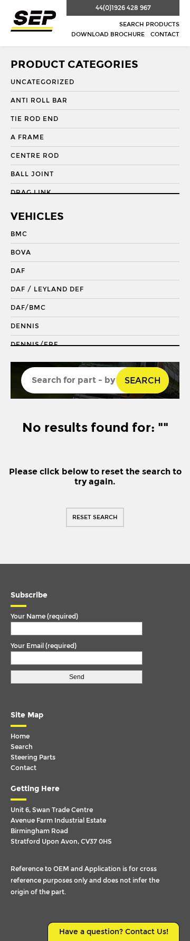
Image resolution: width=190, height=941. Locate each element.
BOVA (21, 252)
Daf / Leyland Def (47, 289)
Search (142, 381)
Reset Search (95, 517)
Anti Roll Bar (39, 100)
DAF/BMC (28, 307)
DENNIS (25, 326)
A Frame (27, 137)
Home (20, 736)
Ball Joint (32, 174)
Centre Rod (35, 155)
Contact (164, 34)
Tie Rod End (35, 119)
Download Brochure (108, 34)
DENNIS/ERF (34, 344)
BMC (19, 234)
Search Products (149, 24)
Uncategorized (42, 82)
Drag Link (31, 192)
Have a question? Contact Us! (113, 931)
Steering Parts (33, 757)
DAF (18, 271)
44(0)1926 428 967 (123, 8)
